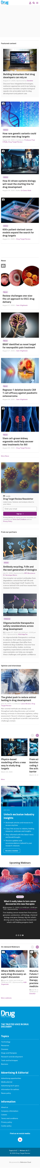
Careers (4, 1115)
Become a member (11, 851)
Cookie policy (6, 1126)
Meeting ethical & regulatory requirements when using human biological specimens (20, 904)
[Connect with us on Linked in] (20, 1139)
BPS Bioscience (29, 573)
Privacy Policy (7, 521)
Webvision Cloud (25, 1162)
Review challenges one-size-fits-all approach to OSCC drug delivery (18, 299)
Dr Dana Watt (26, 190)
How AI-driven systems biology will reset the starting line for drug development (19, 184)
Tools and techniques (9, 1060)
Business (4, 1064)
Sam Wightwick (22, 305)
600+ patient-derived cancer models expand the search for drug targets (18, 233)
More (3, 779)
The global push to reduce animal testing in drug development (18, 698)
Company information (9, 1111)
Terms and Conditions (20, 519)
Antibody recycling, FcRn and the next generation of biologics (20, 568)
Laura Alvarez (26, 704)
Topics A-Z (13, 1150)
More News (5, 456)
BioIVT (27, 912)
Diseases (4, 1049)
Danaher (30, 81)
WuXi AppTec (23, 634)
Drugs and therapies (9, 1053)
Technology (5, 1042)
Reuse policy (6, 1093)
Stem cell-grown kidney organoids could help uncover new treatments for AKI (18, 441)
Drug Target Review (15, 142)
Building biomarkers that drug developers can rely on (19, 75)
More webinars (6, 998)
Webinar (7, 619)
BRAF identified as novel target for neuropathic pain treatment (19, 345)
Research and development (12, 1057)
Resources (5, 1045)
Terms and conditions (9, 1118)
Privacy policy (6, 1122)
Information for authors (10, 1089)
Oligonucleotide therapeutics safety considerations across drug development (18, 626)
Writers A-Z (24, 1150)
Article (5, 130)
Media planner (6, 1082)
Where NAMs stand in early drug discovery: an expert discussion (13, 974)
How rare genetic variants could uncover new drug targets (19, 135)
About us (4, 1107)
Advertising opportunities (11, 1078)
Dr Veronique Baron (10, 575)
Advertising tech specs (10, 1086)
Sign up (19, 514)
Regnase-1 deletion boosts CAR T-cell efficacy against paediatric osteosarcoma (20, 393)
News (5, 292)
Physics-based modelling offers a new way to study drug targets (13, 763)
